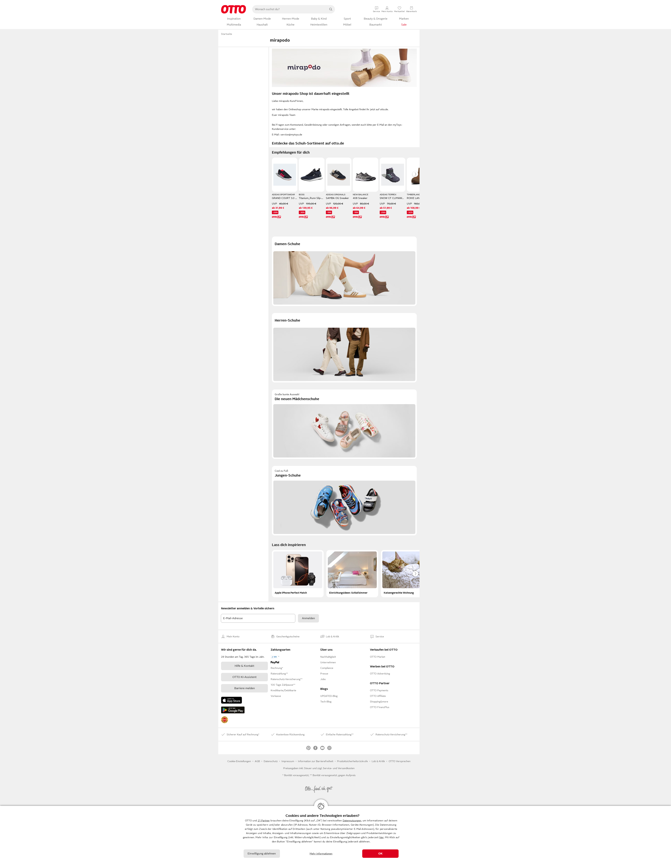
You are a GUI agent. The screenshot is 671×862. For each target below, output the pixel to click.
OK (380, 853)
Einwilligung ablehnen (262, 853)
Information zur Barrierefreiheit (315, 761)
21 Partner (264, 820)
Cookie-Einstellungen (239, 761)
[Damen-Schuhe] (344, 271)
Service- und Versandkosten (339, 768)
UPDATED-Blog (329, 696)
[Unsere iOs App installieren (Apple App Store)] (231, 700)
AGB (257, 761)
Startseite (226, 34)
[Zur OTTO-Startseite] (233, 9)
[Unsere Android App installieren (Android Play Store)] (233, 709)
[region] (335, 834)
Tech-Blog (325, 701)
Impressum (288, 761)
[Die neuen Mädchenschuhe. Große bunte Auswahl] (344, 424)
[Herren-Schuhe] (344, 347)
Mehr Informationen (321, 853)
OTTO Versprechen (399, 761)
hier (381, 837)
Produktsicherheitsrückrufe (352, 761)
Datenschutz (271, 761)
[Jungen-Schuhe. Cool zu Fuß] (344, 500)
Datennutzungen (352, 820)
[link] (224, 719)
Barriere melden (244, 688)
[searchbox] (289, 9)
